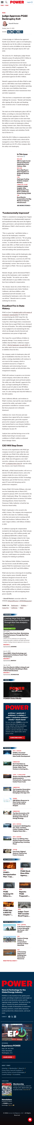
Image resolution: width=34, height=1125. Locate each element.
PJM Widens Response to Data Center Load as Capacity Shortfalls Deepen (21, 802)
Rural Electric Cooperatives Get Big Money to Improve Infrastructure (24, 199)
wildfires (23, 605)
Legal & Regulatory (19, 774)
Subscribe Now (16, 737)
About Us (21, 1068)
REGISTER (6, 644)
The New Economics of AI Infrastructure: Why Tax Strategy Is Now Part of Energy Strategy (21, 815)
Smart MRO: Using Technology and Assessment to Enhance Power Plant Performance (15, 654)
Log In (29, 2)
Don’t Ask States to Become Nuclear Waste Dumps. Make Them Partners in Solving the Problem (20, 767)
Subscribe (26, 1089)
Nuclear (19, 159)
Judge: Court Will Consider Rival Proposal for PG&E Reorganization (24, 915)
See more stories (23, 205)
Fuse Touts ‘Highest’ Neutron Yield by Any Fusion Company (20, 853)
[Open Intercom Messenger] (30, 1120)
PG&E (21, 608)
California (14, 608)
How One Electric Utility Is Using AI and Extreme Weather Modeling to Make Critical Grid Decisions (16, 668)
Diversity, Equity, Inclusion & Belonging (13, 1072)
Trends (15, 798)
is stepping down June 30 (14, 464)
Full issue (20, 156)
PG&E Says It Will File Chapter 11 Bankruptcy (8, 913)
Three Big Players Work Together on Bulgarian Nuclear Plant (23, 172)
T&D (18, 195)
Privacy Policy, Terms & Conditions (12, 1070)
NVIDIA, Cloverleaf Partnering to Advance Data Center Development (21, 754)
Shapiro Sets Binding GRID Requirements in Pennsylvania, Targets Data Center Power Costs (22, 779)
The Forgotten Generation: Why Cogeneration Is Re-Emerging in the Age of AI (22, 791)
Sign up (10, 1105)
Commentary (16, 762)
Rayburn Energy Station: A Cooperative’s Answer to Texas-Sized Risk (23, 941)
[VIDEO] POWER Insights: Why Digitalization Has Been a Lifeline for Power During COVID (24, 189)
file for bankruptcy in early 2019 (18, 345)
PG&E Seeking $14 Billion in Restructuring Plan (9, 895)
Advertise (4, 1068)
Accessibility (16, 1074)
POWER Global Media (12, 698)
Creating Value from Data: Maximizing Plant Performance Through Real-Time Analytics (16, 635)
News (7, 5)
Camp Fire (5, 608)
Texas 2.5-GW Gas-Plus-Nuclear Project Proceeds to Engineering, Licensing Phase (21, 841)
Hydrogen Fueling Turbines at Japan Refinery (23, 180)
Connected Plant (22, 184)
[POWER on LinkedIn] (15, 1016)
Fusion (15, 849)
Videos (6, 680)
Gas (18, 936)
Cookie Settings (6, 1074)
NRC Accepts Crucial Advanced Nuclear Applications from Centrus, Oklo (23, 163)
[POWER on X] (12, 1016)
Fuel (18, 177)
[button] (2, 2)
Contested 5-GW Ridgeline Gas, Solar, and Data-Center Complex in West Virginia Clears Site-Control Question (22, 829)
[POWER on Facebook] (9, 1016)
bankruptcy (14, 605)
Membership (13, 1068)
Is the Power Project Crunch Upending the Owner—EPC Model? (23, 929)
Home (2, 5)
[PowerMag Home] (17, 2)
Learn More (7, 1057)
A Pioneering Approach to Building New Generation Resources (21, 955)
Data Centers (17, 750)
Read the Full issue (9, 961)
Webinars (7, 614)
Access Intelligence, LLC (16, 1113)
